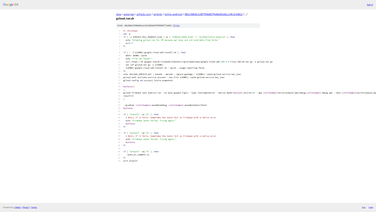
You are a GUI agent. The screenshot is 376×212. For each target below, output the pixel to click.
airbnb (157, 14)
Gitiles (18, 207)
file (176, 25)
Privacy (25, 207)
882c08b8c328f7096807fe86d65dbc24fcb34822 (214, 14)
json (370, 207)
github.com (143, 14)
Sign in (370, 4)
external (129, 14)
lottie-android (173, 14)
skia (118, 14)
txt (363, 207)
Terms (34, 207)
